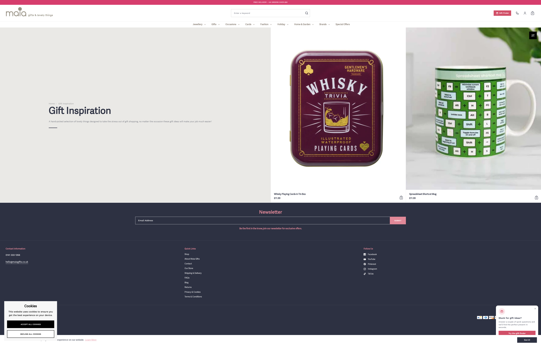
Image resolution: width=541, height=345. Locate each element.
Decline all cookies (30, 334)
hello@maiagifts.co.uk (17, 262)
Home (52, 103)
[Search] (307, 13)
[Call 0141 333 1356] (517, 13)
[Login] (525, 13)
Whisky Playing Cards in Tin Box (338, 114)
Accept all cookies (31, 324)
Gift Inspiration (66, 103)
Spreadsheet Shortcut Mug (473, 114)
